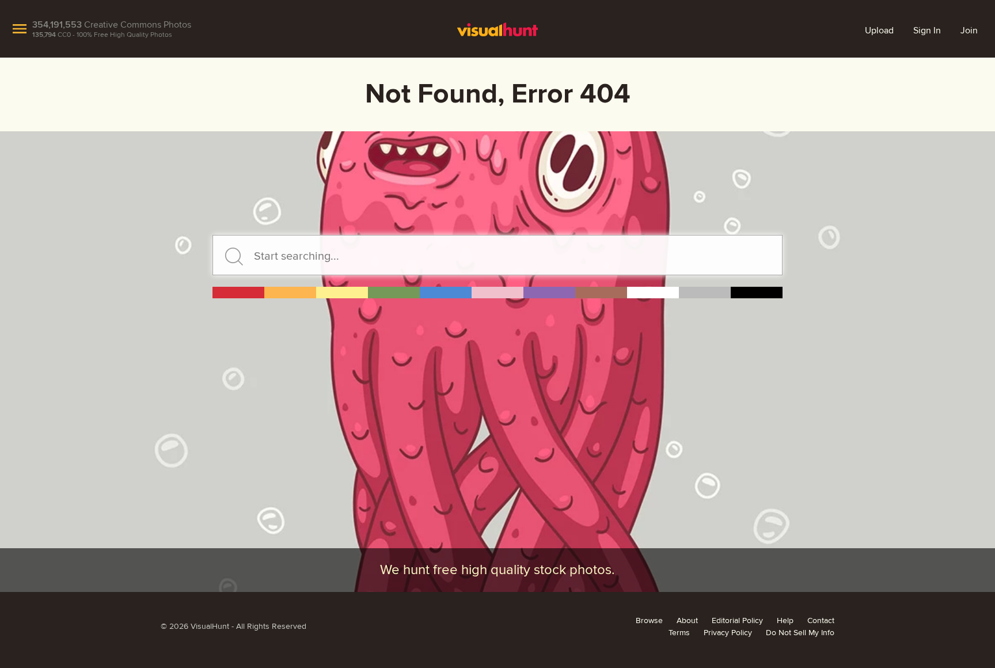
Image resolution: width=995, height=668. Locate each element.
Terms (679, 633)
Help (785, 621)
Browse (649, 621)
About (687, 621)
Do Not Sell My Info (800, 633)
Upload (879, 30)
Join (969, 30)
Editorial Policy (737, 621)
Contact (820, 621)
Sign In (927, 30)
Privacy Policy (728, 633)
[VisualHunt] (498, 29)
